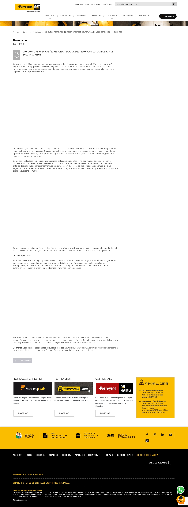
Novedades (27, 32)
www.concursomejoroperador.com (80, 342)
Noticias (38, 32)
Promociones (94, 455)
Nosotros (17, 455)
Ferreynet (79, 4)
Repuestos (41, 455)
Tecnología (66, 455)
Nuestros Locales (92, 4)
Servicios (53, 455)
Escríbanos (107, 4)
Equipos (29, 455)
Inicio (17, 32)
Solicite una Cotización (147, 455)
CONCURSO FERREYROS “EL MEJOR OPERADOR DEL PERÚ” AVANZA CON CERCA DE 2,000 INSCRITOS (83, 32)
